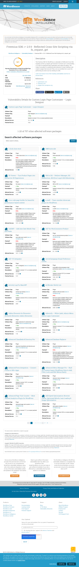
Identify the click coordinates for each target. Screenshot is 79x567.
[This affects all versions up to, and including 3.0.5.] (57, 192)
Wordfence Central (8, 516)
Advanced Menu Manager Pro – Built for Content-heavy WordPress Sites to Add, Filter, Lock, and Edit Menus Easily (57, 370)
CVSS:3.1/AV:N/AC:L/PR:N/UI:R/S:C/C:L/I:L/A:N (18, 72)
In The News (43, 507)
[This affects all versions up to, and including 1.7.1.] (20, 301)
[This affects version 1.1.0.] (18, 169)
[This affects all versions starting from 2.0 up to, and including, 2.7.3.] (58, 416)
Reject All (71, 564)
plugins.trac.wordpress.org (45, 85)
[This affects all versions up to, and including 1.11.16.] (21, 331)
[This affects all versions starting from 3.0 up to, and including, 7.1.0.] (21, 414)
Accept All (62, 564)
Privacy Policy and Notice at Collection (53, 488)
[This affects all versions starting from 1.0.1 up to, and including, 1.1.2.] (22, 253)
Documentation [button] (64, 475)
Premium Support (26, 510)
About (53, 6)
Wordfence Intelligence (9, 514)
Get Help (19, 1)
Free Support (25, 509)
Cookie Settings (52, 563)
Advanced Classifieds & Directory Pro (21, 340)
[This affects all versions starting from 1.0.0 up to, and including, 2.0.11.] (59, 277)
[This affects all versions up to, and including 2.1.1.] (20, 356)
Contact (61, 510)
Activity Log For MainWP (17, 285)
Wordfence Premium (8, 507)
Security (61, 512)
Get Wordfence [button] (39, 475)
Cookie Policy (21, 560)
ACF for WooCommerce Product (57, 229)
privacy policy (25, 532)
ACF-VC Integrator (15, 259)
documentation (50, 38)
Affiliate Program (63, 507)
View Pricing (63, 6)
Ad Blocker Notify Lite (53, 285)
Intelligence (35, 6)
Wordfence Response (9, 510)
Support (42, 6)
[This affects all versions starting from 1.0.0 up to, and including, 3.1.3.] (59, 330)
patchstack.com (42, 82)
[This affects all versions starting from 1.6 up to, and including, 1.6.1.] (33, 120)
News (48, 6)
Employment (62, 509)
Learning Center (26, 507)
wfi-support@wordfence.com (35, 451)
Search (73, 141)
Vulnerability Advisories (46, 509)
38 (47, 422)
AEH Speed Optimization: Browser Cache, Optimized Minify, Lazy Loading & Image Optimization (56, 398)
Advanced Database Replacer (56, 340)
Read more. (11, 439)
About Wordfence (63, 505)
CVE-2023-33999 (26, 75)
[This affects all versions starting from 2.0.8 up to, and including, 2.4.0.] (59, 307)
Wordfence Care (7, 509)
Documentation (26, 505)
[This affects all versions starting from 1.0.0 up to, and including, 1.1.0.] (59, 362)
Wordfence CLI (7, 512)
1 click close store (14, 149)
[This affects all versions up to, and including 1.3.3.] (20, 192)
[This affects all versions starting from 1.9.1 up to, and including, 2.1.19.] (22, 223)
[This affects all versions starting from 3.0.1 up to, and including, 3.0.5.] (59, 388)
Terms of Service (24, 488)
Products (27, 6)
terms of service (47, 530)
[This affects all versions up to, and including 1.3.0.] (20, 273)
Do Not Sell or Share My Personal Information (24, 491)
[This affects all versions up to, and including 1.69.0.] (20, 386)
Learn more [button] (14, 475)
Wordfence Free (7, 505)
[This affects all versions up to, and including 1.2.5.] (57, 163)
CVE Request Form (64, 514)
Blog (41, 505)
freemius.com (42, 83)
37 (44, 422)
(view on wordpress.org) (41, 113)
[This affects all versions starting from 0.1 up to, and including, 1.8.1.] (58, 251)
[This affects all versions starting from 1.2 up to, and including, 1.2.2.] (58, 223)
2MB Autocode (51, 149)
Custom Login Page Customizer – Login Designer (26, 107)
